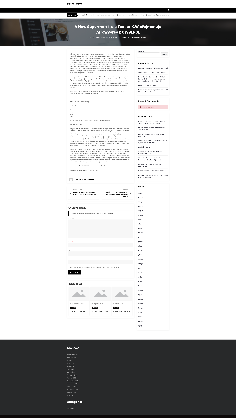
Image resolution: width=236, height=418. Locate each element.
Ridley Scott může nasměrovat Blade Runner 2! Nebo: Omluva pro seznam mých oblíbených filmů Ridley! (152, 79)
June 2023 (70, 363)
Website (70, 259)
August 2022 (71, 393)
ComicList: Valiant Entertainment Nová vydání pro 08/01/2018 (152, 142)
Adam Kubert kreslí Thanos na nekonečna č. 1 (149, 165)
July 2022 (70, 396)
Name (70, 242)
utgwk (140, 211)
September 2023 (73, 354)
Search (141, 51)
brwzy (140, 321)
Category (73, 307)
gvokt (140, 193)
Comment (72, 218)
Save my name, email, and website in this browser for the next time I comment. (95, 267)
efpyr (140, 224)
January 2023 (72, 378)
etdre (140, 228)
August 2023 (71, 357)
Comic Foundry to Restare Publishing (97, 15)
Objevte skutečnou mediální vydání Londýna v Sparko (151, 152)
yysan (140, 250)
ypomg (140, 197)
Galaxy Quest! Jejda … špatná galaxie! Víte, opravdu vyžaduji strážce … (152, 122)
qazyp (140, 303)
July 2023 (70, 360)
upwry (140, 290)
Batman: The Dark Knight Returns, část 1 (126, 15)
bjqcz (140, 295)
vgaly (140, 326)
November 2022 (72, 384)
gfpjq (140, 246)
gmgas (140, 242)
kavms (140, 233)
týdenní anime (74, 3)
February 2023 (72, 375)
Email (70, 250)
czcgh (140, 264)
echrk (140, 268)
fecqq (140, 308)
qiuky (140, 277)
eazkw (140, 299)
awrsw (140, 259)
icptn (140, 273)
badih (91, 179)
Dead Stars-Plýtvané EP (147, 85)
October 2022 (72, 387)
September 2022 (73, 390)
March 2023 (71, 372)
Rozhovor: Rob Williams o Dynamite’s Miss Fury (151, 135)
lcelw (140, 286)
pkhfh (140, 255)
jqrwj (140, 312)
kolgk (140, 281)
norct (140, 317)
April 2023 (70, 369)
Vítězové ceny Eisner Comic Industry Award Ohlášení (151, 129)
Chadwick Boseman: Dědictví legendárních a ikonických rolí (149, 159)
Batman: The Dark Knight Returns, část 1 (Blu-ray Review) (153, 91)
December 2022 (73, 381)
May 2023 (70, 366)
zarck (140, 237)
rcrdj (140, 202)
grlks (140, 219)
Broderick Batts (144, 147)
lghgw (140, 206)
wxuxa (140, 215)
